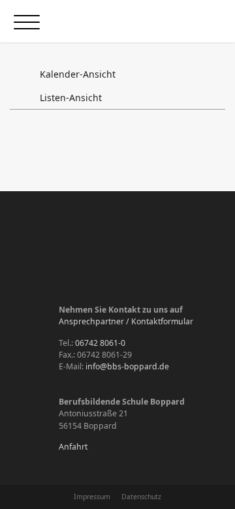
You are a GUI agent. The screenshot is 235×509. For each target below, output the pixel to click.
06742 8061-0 (100, 342)
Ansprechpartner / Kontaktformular (126, 321)
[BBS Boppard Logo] (138, 21)
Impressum (92, 496)
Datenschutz (141, 496)
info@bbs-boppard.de (127, 366)
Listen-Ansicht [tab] (69, 97)
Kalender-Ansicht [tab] (76, 74)
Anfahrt (73, 446)
